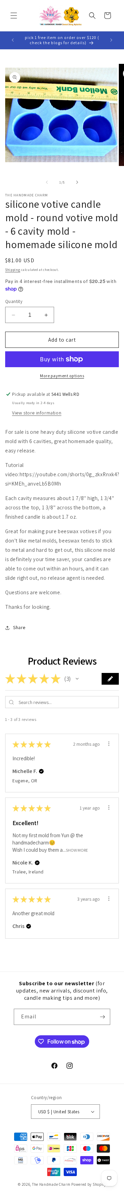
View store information (36, 413)
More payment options (62, 375)
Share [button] (19, 627)
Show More (77, 850)
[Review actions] (109, 744)
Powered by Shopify (88, 1184)
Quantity (13, 301)
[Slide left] (46, 182)
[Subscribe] (102, 1017)
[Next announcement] (111, 40)
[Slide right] (77, 182)
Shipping (12, 269)
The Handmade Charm (51, 1184)
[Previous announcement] (12, 40)
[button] (13, 15)
